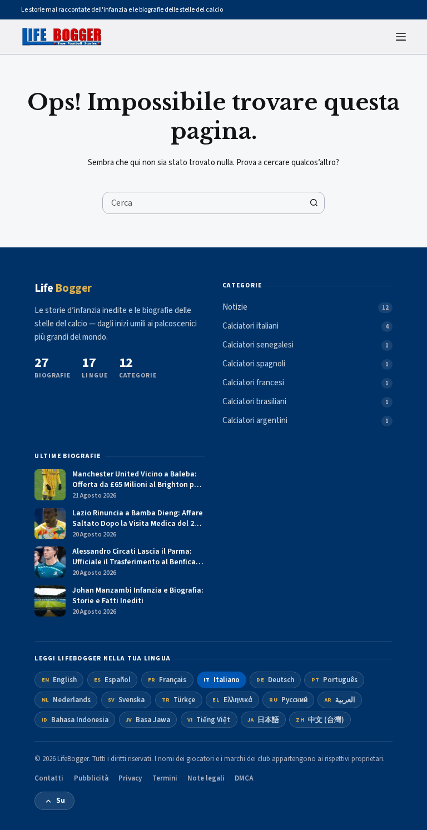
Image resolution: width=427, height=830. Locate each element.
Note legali (206, 778)
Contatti (48, 778)
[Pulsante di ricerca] (313, 202)
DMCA (244, 778)
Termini (164, 778)
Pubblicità (91, 778)
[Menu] (401, 37)
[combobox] (203, 203)
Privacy (130, 778)
